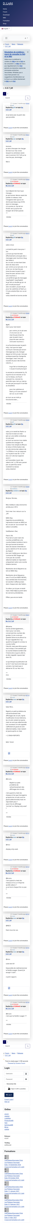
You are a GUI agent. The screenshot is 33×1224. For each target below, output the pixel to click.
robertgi (6, 1116)
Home (5, 9)
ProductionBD (8, 1120)
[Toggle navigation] (6, 38)
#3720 (27, 767)
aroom (6, 1114)
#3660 (27, 103)
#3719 (27, 695)
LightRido (7, 1118)
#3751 (27, 948)
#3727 (27, 867)
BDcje (6, 1127)
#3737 (27, 914)
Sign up (6, 1102)
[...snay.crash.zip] (9, 988)
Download (6, 15)
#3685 (27, 487)
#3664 (27, 179)
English (6, 29)
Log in (10, 128)
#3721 (27, 833)
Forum (5, 12)
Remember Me (11, 1084)
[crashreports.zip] (9, 753)
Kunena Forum (20, 1063)
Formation (6, 21)
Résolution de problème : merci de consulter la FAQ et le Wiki (14, 54)
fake (5, 1123)
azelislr (6, 1129)
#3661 (27, 135)
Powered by (11, 1063)
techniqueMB (8, 1125)
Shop (4, 24)
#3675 (27, 233)
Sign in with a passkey (18, 1089)
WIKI (4, 18)
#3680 (27, 313)
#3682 (27, 420)
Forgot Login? (8, 1099)
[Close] (28, 52)
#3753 (27, 1002)
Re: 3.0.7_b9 (10, 186)
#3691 (27, 615)
